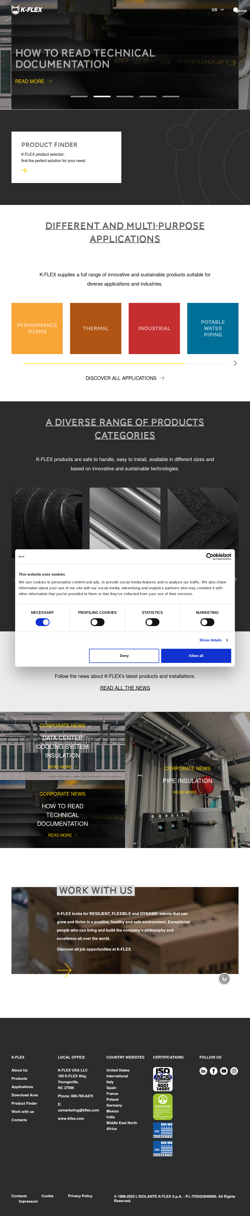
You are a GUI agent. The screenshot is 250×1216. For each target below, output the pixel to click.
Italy (110, 1081)
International (117, 1076)
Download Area (24, 1095)
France (112, 1093)
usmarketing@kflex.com (78, 1110)
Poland (112, 1099)
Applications (22, 1086)
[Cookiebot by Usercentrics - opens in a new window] (209, 556)
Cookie (47, 1195)
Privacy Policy (80, 1195)
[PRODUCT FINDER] (24, 170)
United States (117, 1070)
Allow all (196, 656)
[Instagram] (234, 1070)
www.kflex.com (71, 1118)
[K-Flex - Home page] (35, 10)
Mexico (112, 1111)
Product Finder (24, 1103)
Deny (124, 656)
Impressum (28, 1201)
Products (19, 1078)
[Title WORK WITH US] (64, 970)
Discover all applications (121, 377)
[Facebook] (214, 1070)
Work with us (22, 1111)
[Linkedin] (203, 1070)
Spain (111, 1087)
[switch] (97, 622)
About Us (19, 1070)
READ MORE (29, 81)
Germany (114, 1105)
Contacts (19, 1119)
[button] (11, 55)
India (110, 1116)
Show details (210, 640)
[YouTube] (224, 1070)
